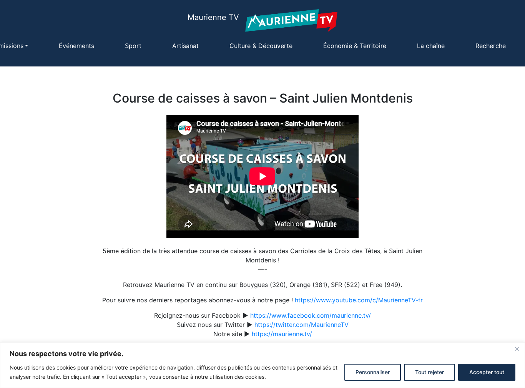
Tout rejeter (429, 372)
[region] (262, 365)
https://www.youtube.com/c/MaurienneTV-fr (359, 300)
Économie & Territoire (354, 46)
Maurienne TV (213, 17)
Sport (133, 46)
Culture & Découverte (260, 46)
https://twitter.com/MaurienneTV (301, 324)
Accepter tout (486, 372)
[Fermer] (517, 348)
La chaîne (431, 46)
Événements (76, 46)
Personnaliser (373, 372)
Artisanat (185, 46)
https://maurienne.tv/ (282, 334)
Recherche (490, 46)
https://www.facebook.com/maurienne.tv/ (310, 315)
